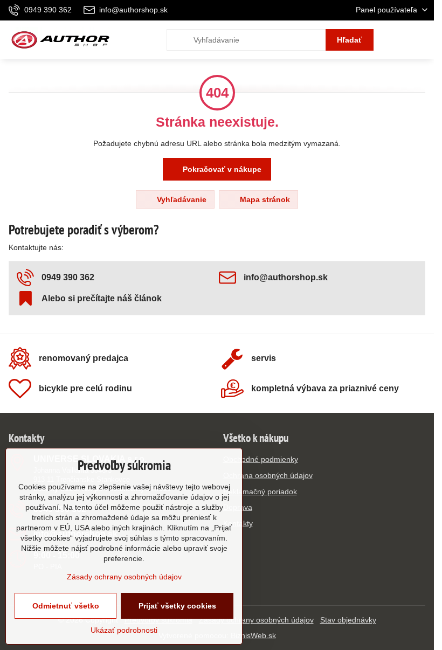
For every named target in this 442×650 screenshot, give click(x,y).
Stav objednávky (348, 620)
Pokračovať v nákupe (221, 169)
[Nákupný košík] (395, 40)
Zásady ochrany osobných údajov (256, 620)
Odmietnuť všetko (65, 605)
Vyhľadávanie (180, 199)
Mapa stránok (264, 199)
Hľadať (349, 40)
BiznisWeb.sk (253, 635)
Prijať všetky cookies (177, 605)
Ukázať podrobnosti (124, 630)
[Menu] (421, 40)
